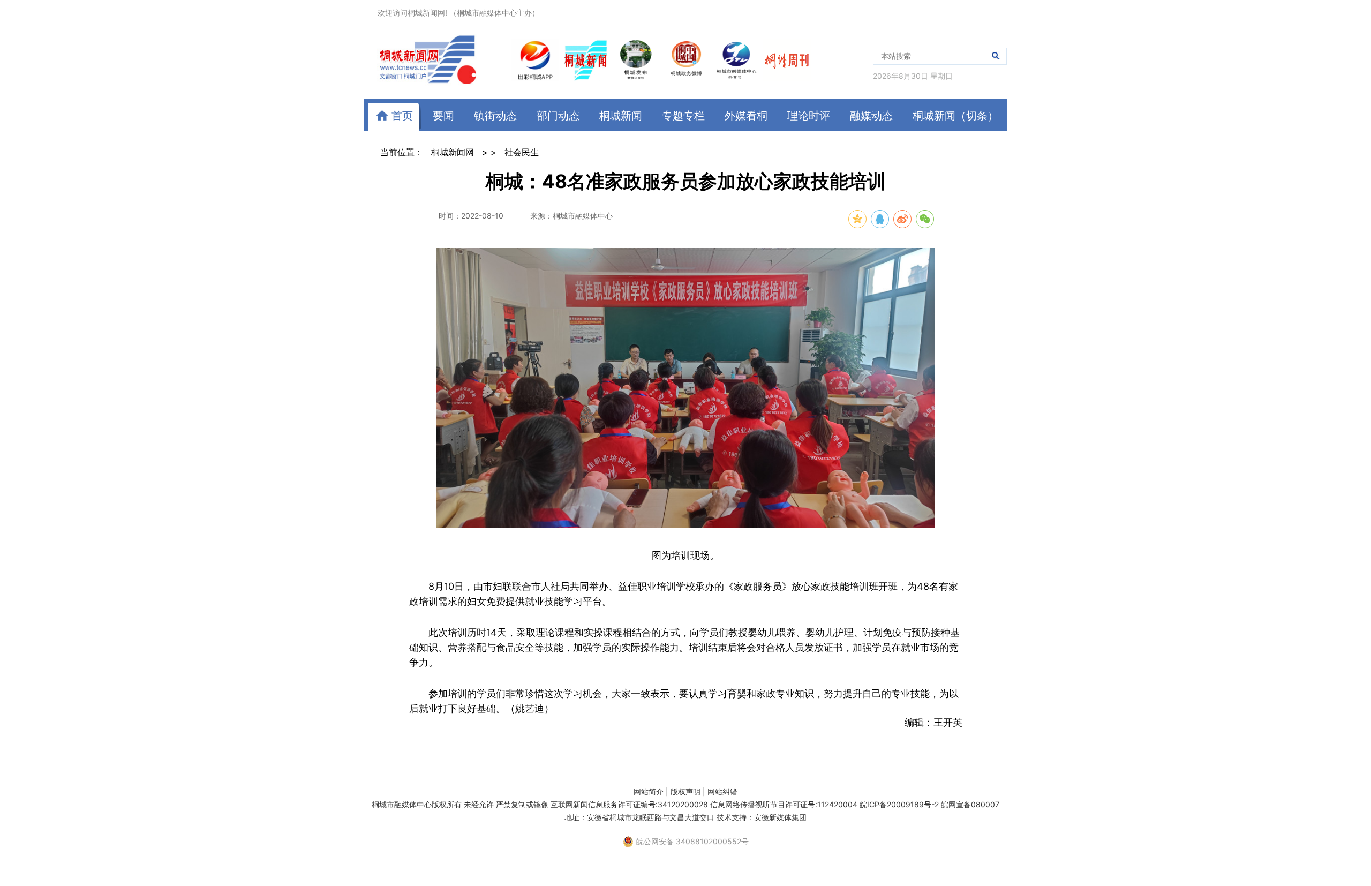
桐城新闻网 (452, 152)
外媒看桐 (746, 115)
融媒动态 (871, 115)
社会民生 (521, 152)
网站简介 (649, 791)
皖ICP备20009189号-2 (899, 804)
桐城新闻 (620, 115)
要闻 (443, 115)
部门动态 (558, 115)
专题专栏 (683, 115)
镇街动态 (495, 115)
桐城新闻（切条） (955, 115)
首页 (400, 115)
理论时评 (808, 115)
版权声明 (685, 791)
